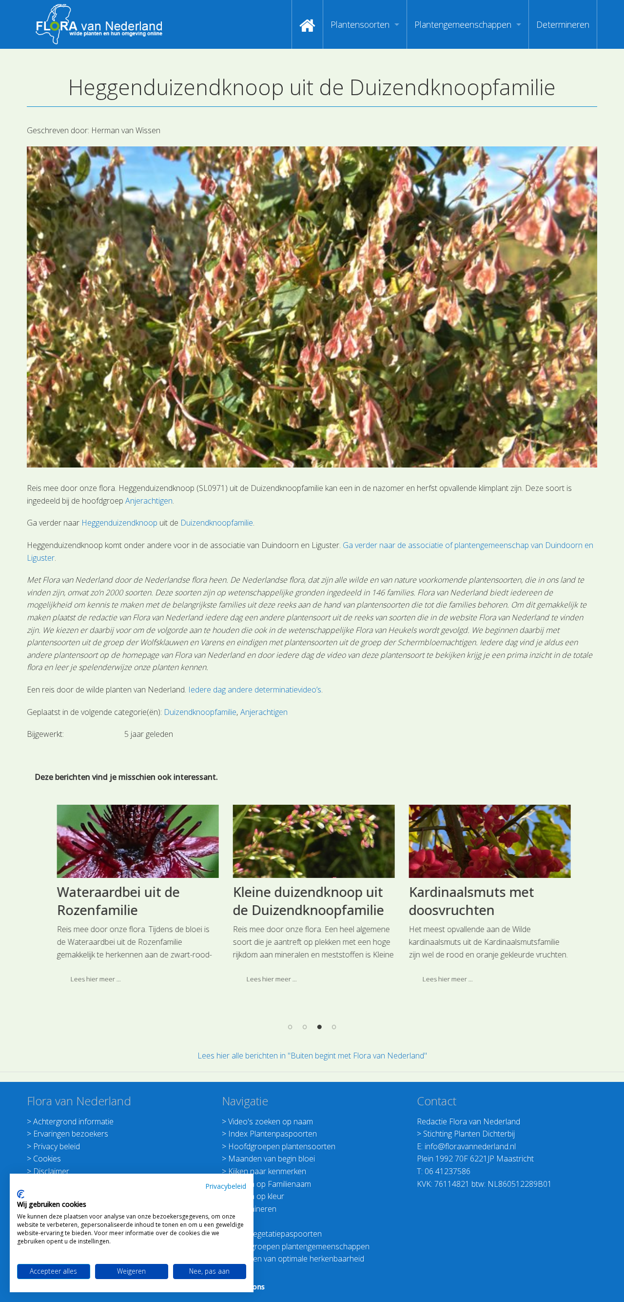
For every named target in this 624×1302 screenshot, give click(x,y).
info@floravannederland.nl (470, 1146)
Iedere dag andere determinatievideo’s (254, 689)
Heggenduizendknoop (119, 522)
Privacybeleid (225, 1186)
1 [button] (290, 1026)
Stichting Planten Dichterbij (469, 1133)
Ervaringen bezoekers (70, 1133)
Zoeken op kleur (256, 1196)
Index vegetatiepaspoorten (275, 1233)
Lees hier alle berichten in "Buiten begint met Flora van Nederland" (312, 1055)
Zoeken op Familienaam (269, 1184)
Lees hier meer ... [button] (94, 979)
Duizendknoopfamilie (216, 522)
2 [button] (305, 1026)
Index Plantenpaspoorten (272, 1133)
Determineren (562, 24)
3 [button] (319, 1026)
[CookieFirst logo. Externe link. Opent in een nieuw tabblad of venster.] (20, 1194)
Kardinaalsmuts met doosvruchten (470, 901)
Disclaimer (51, 1171)
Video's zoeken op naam (270, 1121)
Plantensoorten (360, 24)
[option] (136, 897)
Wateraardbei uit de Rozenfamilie (117, 901)
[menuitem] (307, 24)
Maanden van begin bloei (271, 1158)
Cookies (47, 1158)
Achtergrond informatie (73, 1121)
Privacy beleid (56, 1146)
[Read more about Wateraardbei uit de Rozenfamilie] (136, 841)
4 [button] (334, 1026)
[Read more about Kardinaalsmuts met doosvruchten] (488, 841)
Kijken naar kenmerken (267, 1171)
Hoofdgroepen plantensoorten (281, 1146)
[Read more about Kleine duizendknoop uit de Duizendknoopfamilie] (312, 841)
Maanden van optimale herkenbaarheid (296, 1258)
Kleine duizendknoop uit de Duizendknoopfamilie (307, 901)
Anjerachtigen (149, 500)
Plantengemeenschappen (462, 24)
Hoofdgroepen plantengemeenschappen (299, 1246)
